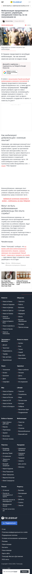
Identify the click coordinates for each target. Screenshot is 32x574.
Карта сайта (6, 553)
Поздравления (23, 412)
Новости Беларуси (8, 406)
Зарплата (21, 301)
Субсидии (21, 310)
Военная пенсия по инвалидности (9, 500)
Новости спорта (22, 339)
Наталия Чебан (9, 21)
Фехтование (22, 358)
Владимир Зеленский (6, 449)
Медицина (21, 313)
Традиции (21, 458)
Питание (21, 372)
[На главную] (16, 2)
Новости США (7, 394)
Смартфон (6, 381)
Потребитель (22, 394)
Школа (20, 316)
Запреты (21, 461)
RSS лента (5, 559)
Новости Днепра (8, 307)
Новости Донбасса (9, 326)
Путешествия (22, 400)
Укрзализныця (7, 360)
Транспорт (6, 348)
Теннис (20, 349)
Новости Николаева (6, 332)
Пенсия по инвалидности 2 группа (8, 495)
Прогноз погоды (23, 327)
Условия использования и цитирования (14, 538)
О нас (4, 529)
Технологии (6, 369)
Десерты (21, 499)
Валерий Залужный (6, 464)
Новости (4, 298)
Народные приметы (21, 454)
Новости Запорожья (6, 317)
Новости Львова (8, 313)
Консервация (22, 493)
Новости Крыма (8, 329)
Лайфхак (21, 406)
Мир (2, 387)
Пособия (21, 324)
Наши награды (6, 544)
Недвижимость (7, 351)
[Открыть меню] (2, 2)
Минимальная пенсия (7, 505)
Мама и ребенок (23, 369)
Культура (21, 403)
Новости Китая (7, 403)
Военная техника (8, 439)
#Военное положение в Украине (15, 265)
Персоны (4, 445)
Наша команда (6, 550)
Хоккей (20, 352)
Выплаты (21, 307)
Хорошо (24, 571)
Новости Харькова (8, 304)
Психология (22, 378)
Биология (6, 375)
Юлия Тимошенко (8, 474)
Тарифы (5, 354)
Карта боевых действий (7, 423)
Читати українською (7, 25)
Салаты (20, 502)
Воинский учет (22, 434)
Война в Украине (7, 418)
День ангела (22, 464)
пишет (3, 166)
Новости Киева (7, 301)
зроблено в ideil (6, 568)
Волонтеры (6, 436)
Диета (20, 375)
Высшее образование (22, 320)
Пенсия (3, 486)
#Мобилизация (16, 263)
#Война (7, 263)
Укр (29, 2)
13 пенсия (6, 490)
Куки (15, 571)
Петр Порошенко (8, 471)
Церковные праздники (22, 449)
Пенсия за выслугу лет (9, 509)
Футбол (20, 343)
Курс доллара (7, 357)
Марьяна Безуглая (8, 477)
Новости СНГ (7, 400)
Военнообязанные (24, 431)
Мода (20, 397)
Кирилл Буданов (8, 468)
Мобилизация (21, 418)
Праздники (20, 445)
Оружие (5, 433)
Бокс (19, 346)
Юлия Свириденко (8, 480)
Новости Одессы (8, 310)
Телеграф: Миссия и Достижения (12, 556)
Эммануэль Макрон (6, 460)
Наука (3, 366)
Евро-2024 (21, 355)
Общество (20, 298)
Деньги (5, 345)
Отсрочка (21, 428)
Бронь (20, 425)
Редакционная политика (9, 535)
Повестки (21, 422)
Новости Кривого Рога (8, 322)
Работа (20, 304)
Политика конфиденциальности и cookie (15, 532)
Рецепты (20, 486)
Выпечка (21, 490)
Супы (20, 496)
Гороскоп (21, 391)
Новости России (8, 397)
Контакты (5, 547)
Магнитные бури (23, 409)
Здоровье (20, 366)
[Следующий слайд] (30, 6)
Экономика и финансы (5, 340)
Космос (5, 372)
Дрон (4, 378)
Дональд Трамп (7, 453)
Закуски (20, 505)
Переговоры (7, 430)
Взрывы (5, 427)
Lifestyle (20, 387)
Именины (21, 467)
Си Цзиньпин (7, 456)
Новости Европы (8, 391)
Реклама (5, 541)
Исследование (23, 381)
